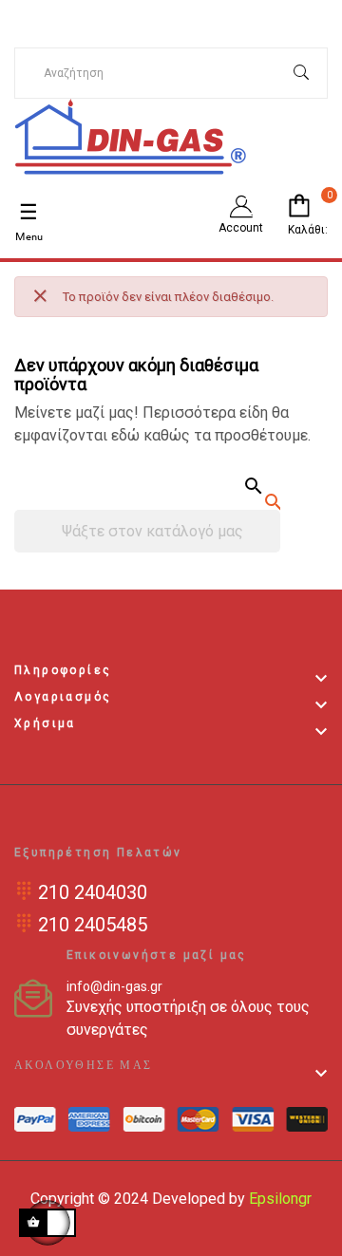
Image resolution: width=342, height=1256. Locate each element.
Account (240, 227)
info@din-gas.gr (114, 986)
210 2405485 (92, 924)
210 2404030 (92, 892)
